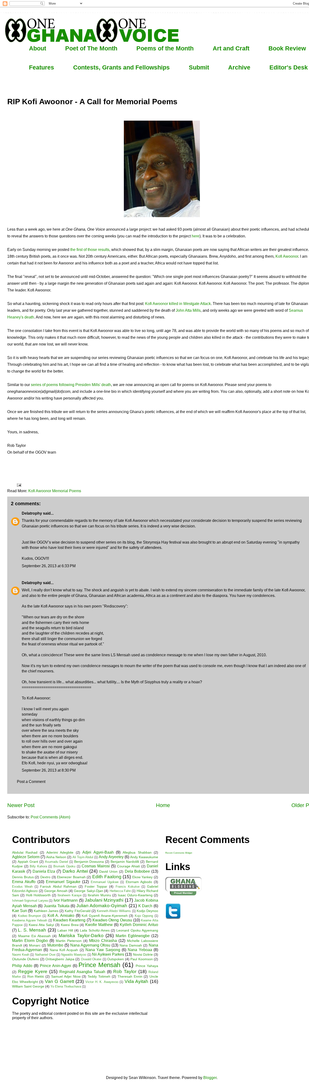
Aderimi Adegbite (59, 852)
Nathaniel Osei (45, 954)
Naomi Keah (20, 954)
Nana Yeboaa (140, 950)
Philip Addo (22, 966)
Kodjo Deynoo (147, 911)
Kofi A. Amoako (61, 915)
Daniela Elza (44, 871)
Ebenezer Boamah (71, 877)
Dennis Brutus (23, 877)
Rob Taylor (124, 971)
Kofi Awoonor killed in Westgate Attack (178, 304)
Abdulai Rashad (24, 852)
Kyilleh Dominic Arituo (139, 925)
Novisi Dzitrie (143, 954)
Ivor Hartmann (66, 900)
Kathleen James (46, 911)
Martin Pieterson (69, 941)
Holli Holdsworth (38, 895)
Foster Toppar (96, 886)
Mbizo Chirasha (103, 941)
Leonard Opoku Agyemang (137, 930)
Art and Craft (231, 48)
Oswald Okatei (91, 959)
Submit (199, 67)
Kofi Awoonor (286, 256)
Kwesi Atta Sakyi (41, 925)
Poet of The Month (91, 48)
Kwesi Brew (70, 925)
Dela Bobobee (137, 871)
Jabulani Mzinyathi (104, 900)
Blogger (210, 1078)
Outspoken (115, 959)
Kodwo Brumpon (29, 916)
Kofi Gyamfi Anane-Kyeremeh (104, 916)
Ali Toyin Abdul (82, 857)
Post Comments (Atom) (50, 817)
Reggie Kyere (32, 971)
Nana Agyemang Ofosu (90, 945)
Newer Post (21, 805)
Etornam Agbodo (139, 882)
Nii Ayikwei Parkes (108, 954)
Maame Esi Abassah (34, 936)
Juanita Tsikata (57, 906)
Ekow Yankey (142, 877)
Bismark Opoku (64, 866)
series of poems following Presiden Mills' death (71, 385)
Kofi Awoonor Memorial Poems (54, 491)
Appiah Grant (28, 862)
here (195, 236)
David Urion (108, 871)
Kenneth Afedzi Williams (114, 911)
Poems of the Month (165, 48)
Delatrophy (32, 513)
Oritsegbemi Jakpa (59, 959)
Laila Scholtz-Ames (94, 930)
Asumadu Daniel (56, 862)
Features (41, 67)
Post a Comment (31, 782)
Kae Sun (19, 911)
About (37, 48)
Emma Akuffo (23, 882)
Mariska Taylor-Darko (81, 935)
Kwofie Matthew (99, 925)
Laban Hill (65, 930)
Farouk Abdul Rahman (58, 886)
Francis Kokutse (128, 886)
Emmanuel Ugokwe (105, 882)
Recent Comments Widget (178, 853)
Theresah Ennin (130, 976)
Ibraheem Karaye (69, 895)
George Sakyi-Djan (88, 891)
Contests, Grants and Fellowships (121, 67)
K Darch (145, 906)
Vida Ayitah (136, 981)
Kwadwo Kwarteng (69, 920)
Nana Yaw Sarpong (102, 950)
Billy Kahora (38, 866)
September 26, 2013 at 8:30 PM (49, 770)
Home (163, 805)
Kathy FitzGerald (77, 911)
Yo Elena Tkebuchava (65, 986)
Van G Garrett (59, 981)
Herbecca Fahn (120, 891)
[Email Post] (18, 485)
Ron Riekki (35, 976)
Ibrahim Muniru (99, 895)
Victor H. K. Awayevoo (101, 982)
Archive (239, 67)
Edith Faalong (106, 876)
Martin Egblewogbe (133, 936)
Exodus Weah (22, 886)
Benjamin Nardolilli (125, 862)
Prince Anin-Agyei (55, 966)
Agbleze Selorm (26, 857)
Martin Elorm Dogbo (30, 941)
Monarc (35, 945)
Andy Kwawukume (144, 857)
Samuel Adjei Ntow (66, 976)
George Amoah (55, 891)
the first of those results (89, 250)
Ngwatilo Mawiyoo (73, 954)
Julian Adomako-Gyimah (101, 905)
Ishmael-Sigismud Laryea (30, 900)
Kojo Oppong (144, 916)
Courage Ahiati (128, 866)
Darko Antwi (75, 871)
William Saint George (28, 986)
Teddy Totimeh (99, 976)
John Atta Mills (188, 310)
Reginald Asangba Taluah (82, 972)
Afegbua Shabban (137, 852)
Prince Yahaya (147, 966)
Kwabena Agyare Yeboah (29, 920)
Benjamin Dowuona (89, 862)
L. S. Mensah (32, 930)
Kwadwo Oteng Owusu (112, 920)
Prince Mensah (99, 964)
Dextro (45, 877)
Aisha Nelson (56, 857)
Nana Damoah (130, 945)
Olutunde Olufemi (25, 959)
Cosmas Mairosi (96, 866)
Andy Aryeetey (111, 857)
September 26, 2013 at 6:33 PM (49, 566)
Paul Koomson (141, 959)
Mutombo (55, 945)
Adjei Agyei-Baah (97, 852)
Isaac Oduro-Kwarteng (135, 895)
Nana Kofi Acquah (64, 950)
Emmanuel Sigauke (63, 882)
